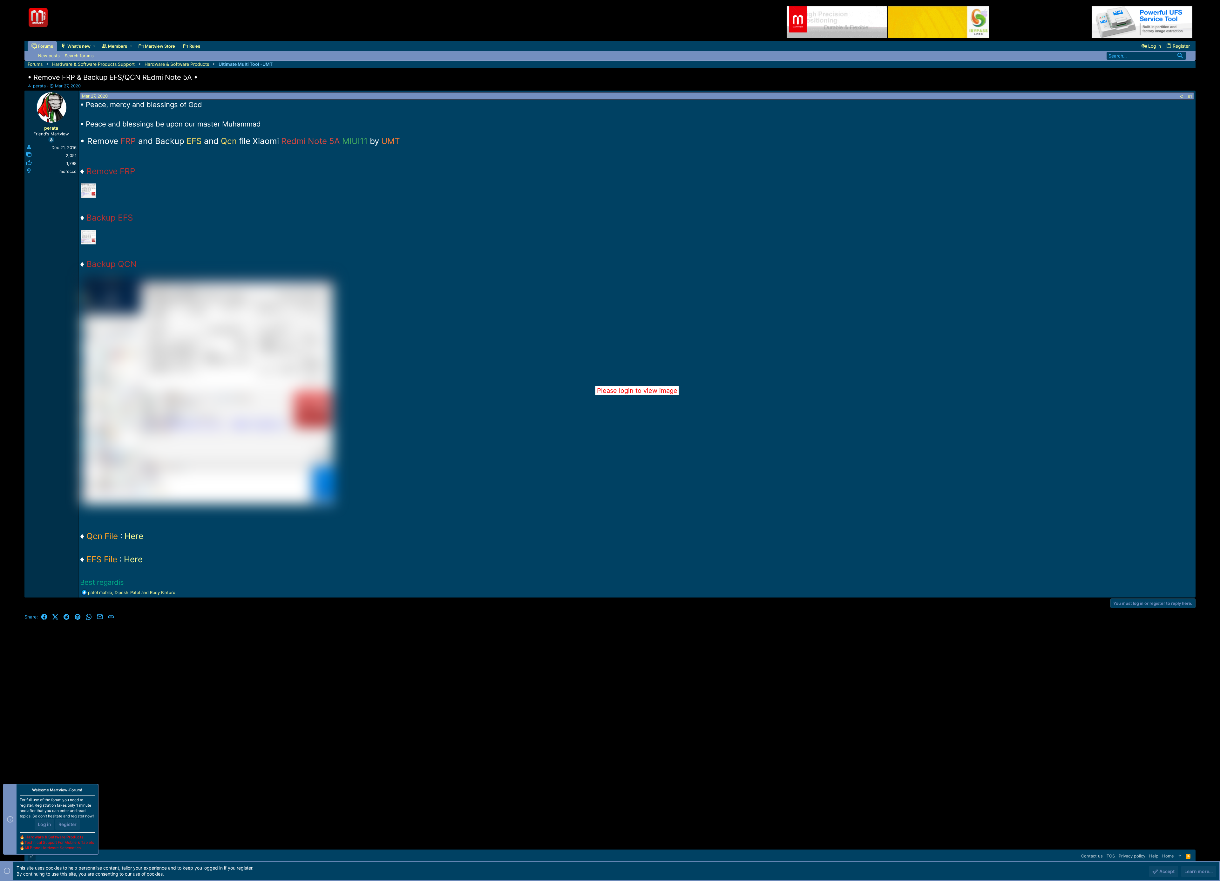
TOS (1111, 855)
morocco (68, 171)
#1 (1190, 96)
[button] (94, 46)
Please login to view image (637, 390)
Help (1153, 855)
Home (1168, 855)
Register (67, 824)
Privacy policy (1132, 855)
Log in (44, 824)
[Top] (1180, 856)
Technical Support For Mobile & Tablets (59, 842)
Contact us (1092, 855)
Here (134, 536)
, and (131, 592)
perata (39, 85)
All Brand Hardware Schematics (52, 847)
